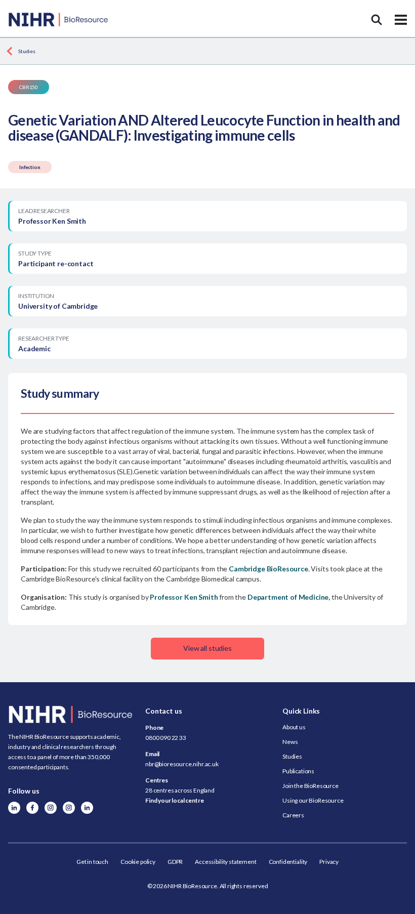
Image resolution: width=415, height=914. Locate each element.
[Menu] (401, 20)
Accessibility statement (225, 861)
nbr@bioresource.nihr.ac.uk (182, 764)
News (290, 741)
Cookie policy (137, 861)
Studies (26, 51)
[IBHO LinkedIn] (87, 808)
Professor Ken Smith (184, 597)
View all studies (207, 648)
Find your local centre (174, 800)
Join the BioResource (310, 786)
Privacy (329, 861)
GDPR (175, 861)
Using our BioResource (313, 800)
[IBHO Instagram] (69, 808)
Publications (298, 771)
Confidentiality (288, 861)
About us (294, 727)
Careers (293, 815)
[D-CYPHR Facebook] (32, 808)
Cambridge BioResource (268, 568)
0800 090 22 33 (165, 737)
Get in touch (92, 861)
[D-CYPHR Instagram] (51, 808)
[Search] (376, 20)
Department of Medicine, (288, 597)
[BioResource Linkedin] (14, 808)
